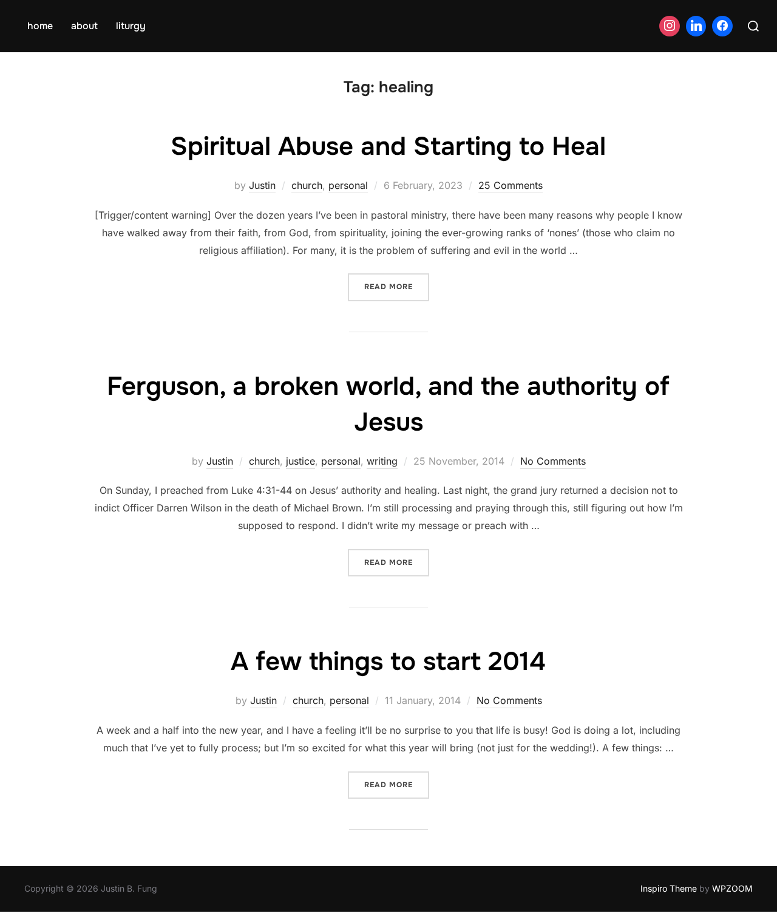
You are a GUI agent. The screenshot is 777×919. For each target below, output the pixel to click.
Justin (262, 185)
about (84, 25)
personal (348, 185)
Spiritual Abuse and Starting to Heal (388, 146)
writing (382, 461)
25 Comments (510, 185)
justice (300, 461)
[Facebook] (722, 26)
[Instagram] (669, 26)
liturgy (131, 25)
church (306, 185)
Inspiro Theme (668, 888)
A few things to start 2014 (388, 661)
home (40, 25)
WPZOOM (732, 888)
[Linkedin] (696, 26)
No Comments (553, 461)
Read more (396, 286)
